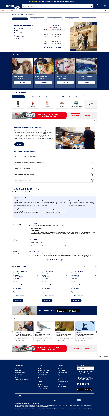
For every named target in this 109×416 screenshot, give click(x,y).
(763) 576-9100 (16, 278)
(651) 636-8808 (74, 278)
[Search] (91, 6)
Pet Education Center (43, 383)
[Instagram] (86, 384)
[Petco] (12, 6)
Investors (60, 383)
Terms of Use (85, 378)
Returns (17, 367)
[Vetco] (18, 396)
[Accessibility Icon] (79, 400)
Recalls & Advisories (20, 372)
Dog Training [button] (71, 18)
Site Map (60, 400)
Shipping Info (18, 368)
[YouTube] (88, 384)
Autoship (40, 381)
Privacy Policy (39, 400)
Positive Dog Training (43, 374)
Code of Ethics (61, 370)
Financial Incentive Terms (83, 379)
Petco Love (60, 377)
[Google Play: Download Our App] (88, 389)
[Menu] (3, 6)
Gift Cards (60, 379)
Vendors (60, 374)
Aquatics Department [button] (89, 18)
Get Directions (19, 38)
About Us (60, 368)
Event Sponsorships (62, 372)
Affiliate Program (62, 376)
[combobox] (84, 266)
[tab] (54, 156)
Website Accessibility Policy (22, 379)
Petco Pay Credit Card (43, 370)
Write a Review (17, 30)
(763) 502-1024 (45, 278)
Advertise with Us (62, 386)
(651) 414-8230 (19, 32)
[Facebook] (78, 384)
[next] (62, 260)
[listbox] (54, 73)
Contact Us (18, 377)
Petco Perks (41, 367)
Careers (59, 367)
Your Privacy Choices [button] (49, 400)
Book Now (22, 82)
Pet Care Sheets (42, 384)
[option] (22, 73)
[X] (80, 384)
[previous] (47, 260)
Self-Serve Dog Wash (43, 372)
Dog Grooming (41, 368)
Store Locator (18, 374)
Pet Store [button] (20, 18)
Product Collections (43, 386)
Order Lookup (18, 370)
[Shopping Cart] (104, 6)
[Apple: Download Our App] (80, 389)
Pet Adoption (41, 379)
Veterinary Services (43, 376)
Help (16, 376)
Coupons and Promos (63, 381)
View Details (18, 300)
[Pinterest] (83, 384)
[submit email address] (92, 368)
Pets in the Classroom (43, 388)
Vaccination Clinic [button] (54, 18)
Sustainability (61, 384)
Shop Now (19, 144)
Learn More (22, 86)
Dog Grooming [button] (37, 18)
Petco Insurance (42, 377)
